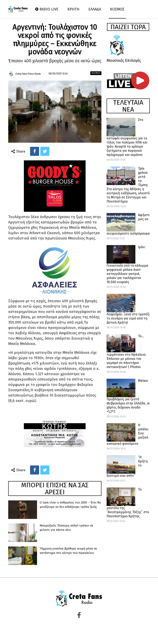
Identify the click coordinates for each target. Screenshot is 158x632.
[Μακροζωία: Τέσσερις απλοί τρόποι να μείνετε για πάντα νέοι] (22, 532)
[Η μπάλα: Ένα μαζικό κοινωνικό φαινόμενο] (121, 432)
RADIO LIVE (49, 9)
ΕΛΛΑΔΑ (94, 9)
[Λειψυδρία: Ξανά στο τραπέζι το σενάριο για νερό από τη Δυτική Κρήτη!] (121, 303)
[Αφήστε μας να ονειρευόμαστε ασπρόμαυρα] (121, 222)
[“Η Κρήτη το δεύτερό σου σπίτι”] (121, 464)
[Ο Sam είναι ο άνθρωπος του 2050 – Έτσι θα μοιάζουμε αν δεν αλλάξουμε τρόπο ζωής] (22, 509)
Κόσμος (96, 73)
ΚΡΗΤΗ (73, 9)
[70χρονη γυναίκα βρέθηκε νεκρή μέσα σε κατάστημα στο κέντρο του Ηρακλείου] (22, 555)
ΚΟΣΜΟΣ (117, 9)
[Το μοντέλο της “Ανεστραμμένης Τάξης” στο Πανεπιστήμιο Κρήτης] (121, 496)
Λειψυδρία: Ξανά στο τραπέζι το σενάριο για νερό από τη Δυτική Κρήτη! (128, 318)
